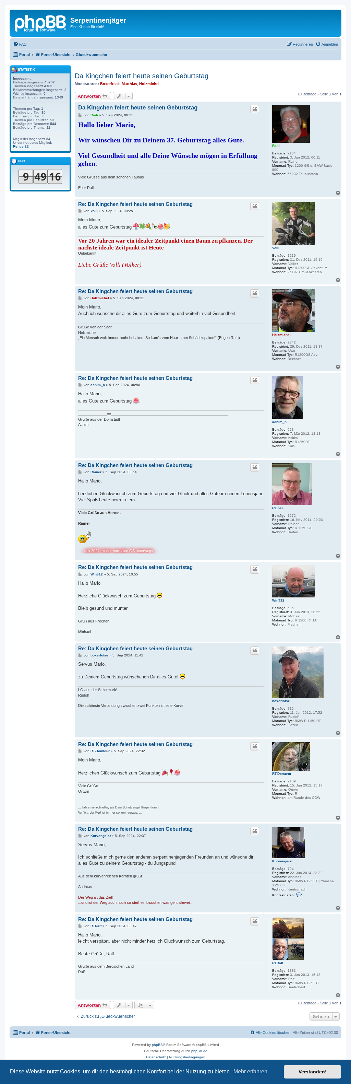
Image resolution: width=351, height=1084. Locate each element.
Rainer (277, 508)
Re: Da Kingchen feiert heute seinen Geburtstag (135, 204)
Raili (276, 146)
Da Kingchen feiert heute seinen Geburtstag (141, 76)
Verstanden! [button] (313, 1071)
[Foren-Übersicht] (40, 22)
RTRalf (277, 963)
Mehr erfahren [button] (250, 1071)
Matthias (129, 84)
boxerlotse (281, 701)
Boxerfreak (110, 84)
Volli (275, 248)
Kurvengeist (282, 861)
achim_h (279, 422)
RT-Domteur (281, 774)
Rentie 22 (21, 146)
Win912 (278, 600)
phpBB (157, 1045)
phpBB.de (199, 1051)
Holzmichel (149, 84)
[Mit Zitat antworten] (254, 109)
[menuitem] (20, 44)
